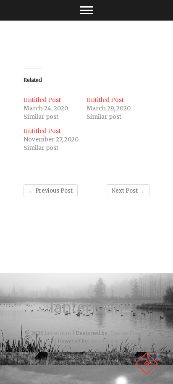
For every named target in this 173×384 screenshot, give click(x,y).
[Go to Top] (146, 363)
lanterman (86, 307)
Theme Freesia (129, 333)
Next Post (128, 190)
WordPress (104, 341)
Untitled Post (42, 100)
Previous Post (51, 190)
